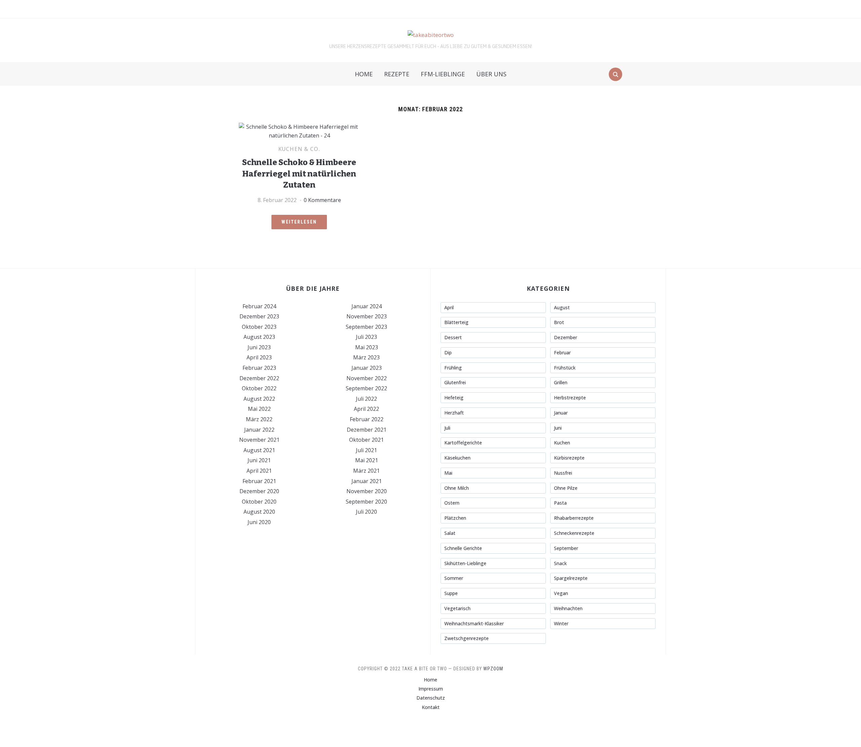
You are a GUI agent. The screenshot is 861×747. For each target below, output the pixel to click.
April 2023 (259, 357)
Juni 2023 (259, 347)
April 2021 (259, 470)
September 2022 (366, 388)
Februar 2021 (259, 481)
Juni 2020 (259, 522)
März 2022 (259, 419)
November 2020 (366, 491)
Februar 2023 (259, 367)
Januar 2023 (366, 367)
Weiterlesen (299, 222)
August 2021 (259, 450)
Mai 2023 (366, 347)
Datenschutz (430, 698)
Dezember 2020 (259, 491)
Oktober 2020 (259, 501)
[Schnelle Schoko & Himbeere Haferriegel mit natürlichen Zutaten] (299, 126)
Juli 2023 (366, 337)
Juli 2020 (366, 511)
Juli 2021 (366, 450)
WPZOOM (493, 668)
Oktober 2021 (366, 439)
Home (364, 74)
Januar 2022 (259, 429)
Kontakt (431, 707)
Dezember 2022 (259, 378)
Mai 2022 (259, 408)
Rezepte (396, 74)
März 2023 (366, 357)
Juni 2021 (259, 460)
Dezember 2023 (259, 316)
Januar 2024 (366, 306)
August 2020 (259, 511)
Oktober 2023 (259, 326)
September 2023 (366, 326)
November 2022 (366, 378)
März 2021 (366, 470)
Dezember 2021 (366, 429)
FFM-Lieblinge (443, 74)
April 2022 (366, 408)
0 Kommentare (322, 200)
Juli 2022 (366, 398)
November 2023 (366, 316)
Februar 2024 (259, 306)
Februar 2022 (366, 419)
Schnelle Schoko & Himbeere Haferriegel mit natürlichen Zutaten (299, 174)
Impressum (430, 688)
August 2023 (259, 337)
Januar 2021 (366, 481)
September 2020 (366, 501)
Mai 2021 (366, 460)
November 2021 (259, 439)
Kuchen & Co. (299, 149)
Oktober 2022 (259, 388)
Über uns (491, 74)
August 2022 (259, 398)
